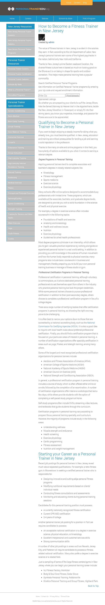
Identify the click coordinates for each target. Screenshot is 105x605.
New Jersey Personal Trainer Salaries (20, 42)
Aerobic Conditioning (16, 111)
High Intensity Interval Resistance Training (17, 165)
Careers (28, 18)
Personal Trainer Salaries (18, 79)
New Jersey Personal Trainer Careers (20, 33)
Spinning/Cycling (15, 198)
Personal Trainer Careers (18, 69)
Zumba (11, 239)
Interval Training (14, 172)
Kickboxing (12, 177)
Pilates (10, 188)
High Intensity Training (17, 158)
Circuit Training (14, 127)
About (68, 2)
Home (12, 18)
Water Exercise (14, 223)
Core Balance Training (17, 132)
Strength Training (15, 209)
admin (51, 42)
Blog (85, 2)
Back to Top (93, 586)
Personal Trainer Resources (16, 62)
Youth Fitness (13, 233)
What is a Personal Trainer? (19, 90)
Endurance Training (16, 148)
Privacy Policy (54, 596)
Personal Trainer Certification (20, 74)
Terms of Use (65, 596)
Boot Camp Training (16, 121)
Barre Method (13, 116)
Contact (77, 2)
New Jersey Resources (20, 26)
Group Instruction (15, 153)
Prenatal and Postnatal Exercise (21, 193)
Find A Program (89, 18)
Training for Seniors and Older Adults (20, 216)
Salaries (45, 18)
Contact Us (44, 596)
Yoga (10, 228)
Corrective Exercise (16, 137)
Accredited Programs (16, 95)
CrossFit (11, 142)
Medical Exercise (15, 183)
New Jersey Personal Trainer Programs (20, 51)
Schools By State (65, 18)
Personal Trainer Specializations (16, 104)
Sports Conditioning (16, 204)
